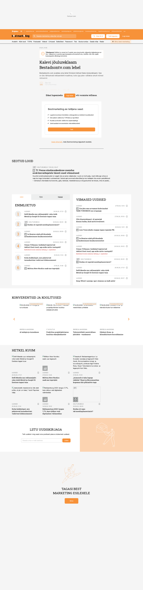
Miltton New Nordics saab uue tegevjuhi (43, 268)
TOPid (29, 42)
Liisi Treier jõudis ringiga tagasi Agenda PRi (96, 230)
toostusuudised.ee (90, 31)
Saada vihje (94, 42)
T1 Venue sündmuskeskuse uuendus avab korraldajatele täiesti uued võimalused (56, 171)
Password (68, 42)
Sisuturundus (83, 42)
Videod (44, 42)
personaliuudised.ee (42, 31)
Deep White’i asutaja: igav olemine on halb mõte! (95, 281)
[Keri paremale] (128, 319)
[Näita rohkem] (124, 31)
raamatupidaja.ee (66, 31)
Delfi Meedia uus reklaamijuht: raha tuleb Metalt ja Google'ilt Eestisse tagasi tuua (24, 380)
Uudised (27, 211)
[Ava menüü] (21, 31)
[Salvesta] (65, 211)
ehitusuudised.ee (117, 31)
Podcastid (36, 42)
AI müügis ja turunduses (29, 332)
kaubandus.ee (30, 31)
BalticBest (60, 42)
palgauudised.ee (55, 31)
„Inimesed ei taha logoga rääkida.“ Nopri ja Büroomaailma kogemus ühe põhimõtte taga (86, 380)
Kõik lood (22, 42)
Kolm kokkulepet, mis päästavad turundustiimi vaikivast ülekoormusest (22, 411)
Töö (75, 42)
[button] (41, 440)
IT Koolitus (50, 329)
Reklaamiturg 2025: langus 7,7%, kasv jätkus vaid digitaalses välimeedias (53, 411)
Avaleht (14, 42)
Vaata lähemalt (56, 142)
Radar (102, 42)
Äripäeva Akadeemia (27, 329)
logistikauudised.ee (104, 31)
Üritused (52, 42)
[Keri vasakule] (14, 319)
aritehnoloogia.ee (78, 31)
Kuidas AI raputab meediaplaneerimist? (43, 225)
